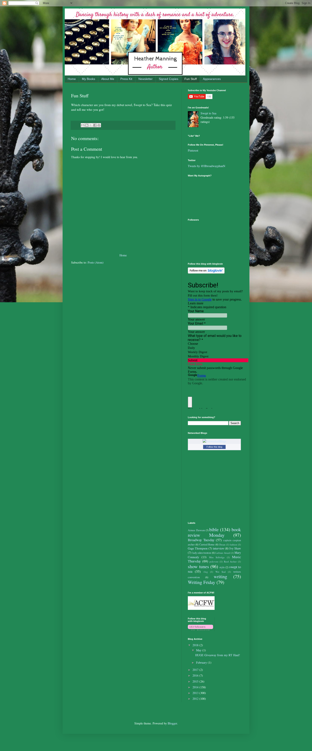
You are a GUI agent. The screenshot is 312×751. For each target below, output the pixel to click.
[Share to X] (91, 125)
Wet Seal (220, 571)
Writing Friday (201, 582)
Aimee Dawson (196, 530)
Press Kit (126, 79)
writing (220, 576)
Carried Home (207, 544)
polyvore (213, 561)
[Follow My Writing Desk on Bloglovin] (206, 272)
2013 (196, 693)
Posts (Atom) (96, 262)
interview (218, 548)
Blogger (172, 723)
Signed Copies (168, 79)
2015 (196, 681)
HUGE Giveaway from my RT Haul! (217, 655)
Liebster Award (222, 552)
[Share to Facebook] (95, 125)
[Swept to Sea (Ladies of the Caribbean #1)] (194, 119)
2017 (196, 670)
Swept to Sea (208, 113)
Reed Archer (230, 561)
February (202, 662)
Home (72, 79)
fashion (233, 544)
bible (214, 529)
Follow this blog (214, 447)
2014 (196, 687)
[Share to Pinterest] (99, 125)
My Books (88, 79)
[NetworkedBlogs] (214, 441)
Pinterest (193, 150)
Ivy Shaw (235, 548)
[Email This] (83, 125)
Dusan (222, 544)
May (199, 650)
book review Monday (214, 532)
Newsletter (145, 79)
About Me (107, 79)
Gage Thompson (198, 548)
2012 (196, 699)
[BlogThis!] (87, 125)
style (222, 567)
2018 (196, 645)
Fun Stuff (190, 79)
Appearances (212, 79)
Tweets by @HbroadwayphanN (206, 166)
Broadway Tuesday (201, 539)
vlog (205, 571)
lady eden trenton (201, 553)
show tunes (198, 566)
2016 (196, 675)
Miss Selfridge (217, 557)
